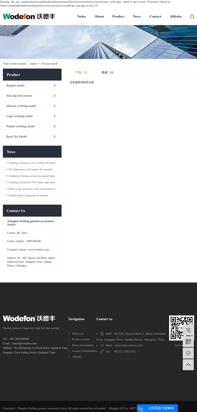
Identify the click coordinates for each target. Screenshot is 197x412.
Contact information (84, 350)
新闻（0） (108, 72)
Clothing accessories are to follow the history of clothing (33, 162)
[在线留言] (188, 353)
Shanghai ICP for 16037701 (124, 408)
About (99, 16)
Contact (155, 16)
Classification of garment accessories (28, 195)
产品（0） (82, 72)
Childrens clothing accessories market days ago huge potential (33, 176)
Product (118, 16)
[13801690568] (188, 330)
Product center (80, 339)
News (137, 16)
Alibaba (176, 16)
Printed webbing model (20, 126)
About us (77, 333)
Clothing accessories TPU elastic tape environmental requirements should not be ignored (33, 182)
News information (83, 345)
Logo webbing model (19, 116)
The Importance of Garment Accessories (30, 169)
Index (82, 16)
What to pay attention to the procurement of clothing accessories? (33, 189)
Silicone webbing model (21, 106)
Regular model (15, 85)
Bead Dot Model (16, 136)
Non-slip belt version (19, 95)
